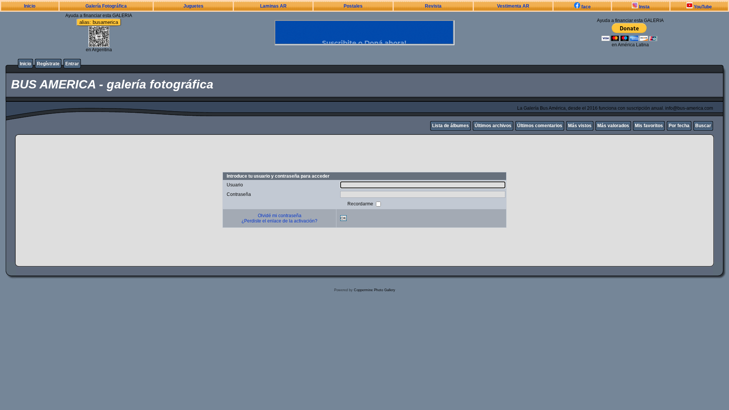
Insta (644, 6)
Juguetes (193, 6)
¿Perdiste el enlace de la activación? (279, 221)
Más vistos (580, 125)
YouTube (702, 6)
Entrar (72, 63)
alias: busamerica (98, 22)
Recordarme (360, 203)
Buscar (703, 125)
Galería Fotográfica (106, 6)
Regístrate (48, 63)
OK (343, 218)
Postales (353, 6)
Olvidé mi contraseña (279, 215)
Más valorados (613, 125)
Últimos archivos (493, 125)
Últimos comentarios (539, 125)
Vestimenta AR (513, 6)
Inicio (29, 6)
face (585, 6)
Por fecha (679, 125)
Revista (433, 6)
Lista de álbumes (450, 125)
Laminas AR (273, 6)
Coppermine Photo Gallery (374, 290)
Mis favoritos (649, 125)
